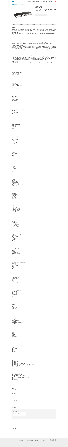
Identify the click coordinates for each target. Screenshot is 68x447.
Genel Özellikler (21, 24)
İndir (46, 24)
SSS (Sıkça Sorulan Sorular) (30, 440)
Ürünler (16, 4)
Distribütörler (43, 440)
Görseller (40, 24)
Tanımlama (14, 24)
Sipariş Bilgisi (34, 24)
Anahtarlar (19, 4)
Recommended (41, 15)
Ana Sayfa (13, 4)
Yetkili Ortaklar (36, 440)
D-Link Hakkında (21, 440)
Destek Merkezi (53, 24)
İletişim (20, 442)
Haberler (20, 441)
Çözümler (27, 24)
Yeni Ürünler (13, 441)
